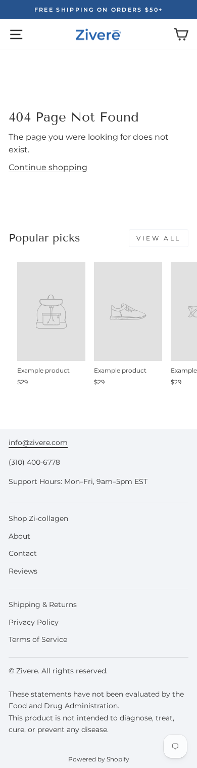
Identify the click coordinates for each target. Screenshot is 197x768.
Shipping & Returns (43, 604)
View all (158, 238)
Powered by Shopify (98, 759)
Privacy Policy (34, 622)
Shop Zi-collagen (38, 518)
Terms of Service (38, 639)
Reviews (23, 571)
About (19, 536)
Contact (23, 553)
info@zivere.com (38, 442)
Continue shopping (48, 167)
